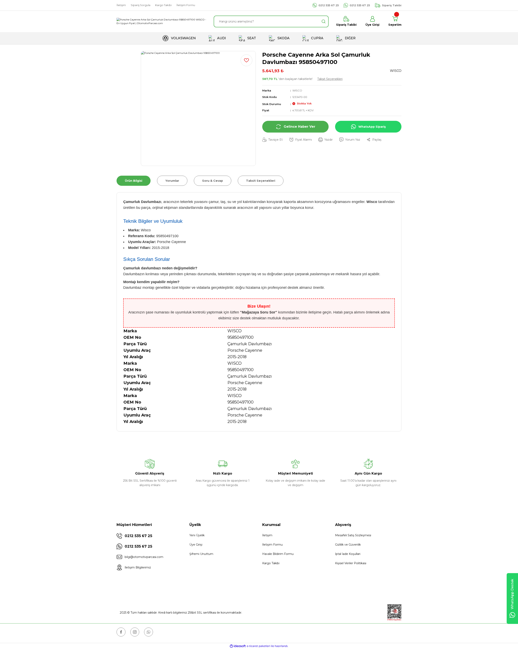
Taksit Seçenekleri (330, 79)
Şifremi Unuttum (201, 554)
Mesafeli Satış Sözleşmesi (353, 535)
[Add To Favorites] (246, 60)
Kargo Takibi (270, 563)
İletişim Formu (272, 544)
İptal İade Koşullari (347, 554)
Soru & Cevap (212, 181)
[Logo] (162, 21)
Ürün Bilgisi (133, 181)
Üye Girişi (195, 544)
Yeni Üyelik (197, 535)
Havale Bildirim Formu (278, 554)
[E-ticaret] (258, 646)
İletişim (267, 535)
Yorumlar (172, 181)
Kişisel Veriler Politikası (350, 563)
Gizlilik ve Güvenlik (348, 544)
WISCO (297, 90)
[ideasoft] (238, 646)
